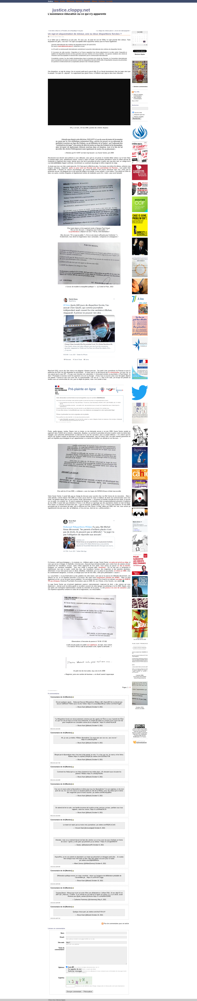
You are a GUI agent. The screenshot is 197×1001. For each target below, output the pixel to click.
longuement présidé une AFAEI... (108, 577)
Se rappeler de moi (75, 969)
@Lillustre (89, 896)
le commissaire (113, 372)
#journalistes (100, 789)
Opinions (79, 1)
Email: (62, 937)
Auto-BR (71, 967)
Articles (141, 94)
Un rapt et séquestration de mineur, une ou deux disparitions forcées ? (85, 34)
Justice (50, 1)
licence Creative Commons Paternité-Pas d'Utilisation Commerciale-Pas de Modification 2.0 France (139, 734)
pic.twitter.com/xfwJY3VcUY (96, 912)
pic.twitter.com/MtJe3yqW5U (102, 792)
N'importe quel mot (139, 114)
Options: (61, 967)
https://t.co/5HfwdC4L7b (98, 809)
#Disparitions (90, 702)
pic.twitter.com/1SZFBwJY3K (100, 756)
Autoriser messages (75, 971)
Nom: (62, 933)
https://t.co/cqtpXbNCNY (109, 842)
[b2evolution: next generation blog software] (140, 743)
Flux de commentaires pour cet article (116, 923)
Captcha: (61, 978)
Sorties (62, 1)
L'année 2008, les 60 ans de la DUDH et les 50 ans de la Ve (139, 677)
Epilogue (87, 1)
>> (146, 45)
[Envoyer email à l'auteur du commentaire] (73, 697)
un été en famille (123, 566)
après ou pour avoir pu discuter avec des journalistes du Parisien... (94, 168)
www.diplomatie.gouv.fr (65, 46)
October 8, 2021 (100, 828)
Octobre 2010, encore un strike (139, 708)
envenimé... (102, 567)
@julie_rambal (81, 896)
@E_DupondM (105, 702)
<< (133, 45)
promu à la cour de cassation (116, 588)
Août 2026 (139, 32)
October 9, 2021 (97, 707)
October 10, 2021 (97, 880)
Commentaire (55, 697)
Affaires (94, 1)
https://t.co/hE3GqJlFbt (89, 739)
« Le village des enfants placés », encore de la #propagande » (113, 30)
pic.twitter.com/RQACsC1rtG (105, 825)
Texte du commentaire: (59, 948)
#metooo (70, 896)
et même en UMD (120, 571)
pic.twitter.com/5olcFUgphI (113, 704)
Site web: (61, 942)
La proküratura (74, 231)
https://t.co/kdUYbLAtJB (108, 722)
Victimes (102, 1)
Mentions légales (60, 1000)
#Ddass (97, 702)
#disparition (61, 719)
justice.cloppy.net (71, 10)
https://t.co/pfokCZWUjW (82, 756)
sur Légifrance (92, 645)
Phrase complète (139, 116)
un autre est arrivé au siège (118, 562)
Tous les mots (138, 112)
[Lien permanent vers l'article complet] (48, 36)
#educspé (76, 702)
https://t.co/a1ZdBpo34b (96, 704)
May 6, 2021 (102, 899)
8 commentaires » (52, 690)
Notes (56, 1)
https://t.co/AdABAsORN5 (102, 896)
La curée (109, 1)
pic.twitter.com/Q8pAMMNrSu (89, 860)
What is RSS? (135, 101)
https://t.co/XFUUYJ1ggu (95, 877)
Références (70, 1)
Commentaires (138, 96)
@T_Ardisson (63, 894)
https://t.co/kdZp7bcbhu (95, 773)
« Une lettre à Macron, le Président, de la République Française (65, 30)
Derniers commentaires (141, 86)
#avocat (82, 702)
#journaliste (85, 738)
